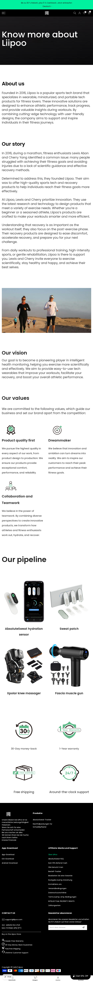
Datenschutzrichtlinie (57, 892)
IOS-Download (8, 859)
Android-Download (10, 863)
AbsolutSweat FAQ (56, 859)
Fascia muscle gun (69, 693)
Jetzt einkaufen (64, 2)
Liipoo (20, 967)
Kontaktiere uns (55, 884)
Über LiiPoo (52, 854)
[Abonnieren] (83, 927)
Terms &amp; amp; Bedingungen (62, 897)
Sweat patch (69, 629)
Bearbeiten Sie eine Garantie (60, 875)
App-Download (8, 854)
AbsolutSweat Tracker (42, 819)
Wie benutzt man (55, 867)
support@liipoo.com (13, 919)
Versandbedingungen (57, 888)
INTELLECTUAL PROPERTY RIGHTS (61, 901)
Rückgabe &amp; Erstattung (60, 880)
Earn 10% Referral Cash (57, 863)
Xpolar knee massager (24, 693)
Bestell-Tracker (54, 871)
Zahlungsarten (54, 905)
